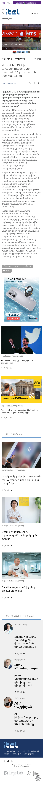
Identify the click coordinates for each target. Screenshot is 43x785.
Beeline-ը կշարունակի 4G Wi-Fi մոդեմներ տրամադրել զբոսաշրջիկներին (19, 411)
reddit (29, 266)
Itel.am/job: (7, 19)
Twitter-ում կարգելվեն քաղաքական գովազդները (17, 362)
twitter (19, 266)
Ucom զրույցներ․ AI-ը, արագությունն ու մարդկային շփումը (19, 535)
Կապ (15, 754)
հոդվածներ (15, 433)
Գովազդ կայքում (27, 754)
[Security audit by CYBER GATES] (33, 773)
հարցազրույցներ (20, 615)
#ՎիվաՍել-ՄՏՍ (9, 83)
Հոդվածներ (20, 470)
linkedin (7, 271)
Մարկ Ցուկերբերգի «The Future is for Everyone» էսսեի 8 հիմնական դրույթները (21, 480)
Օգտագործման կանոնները (15, 751)
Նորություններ (19, 59)
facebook (8, 266)
